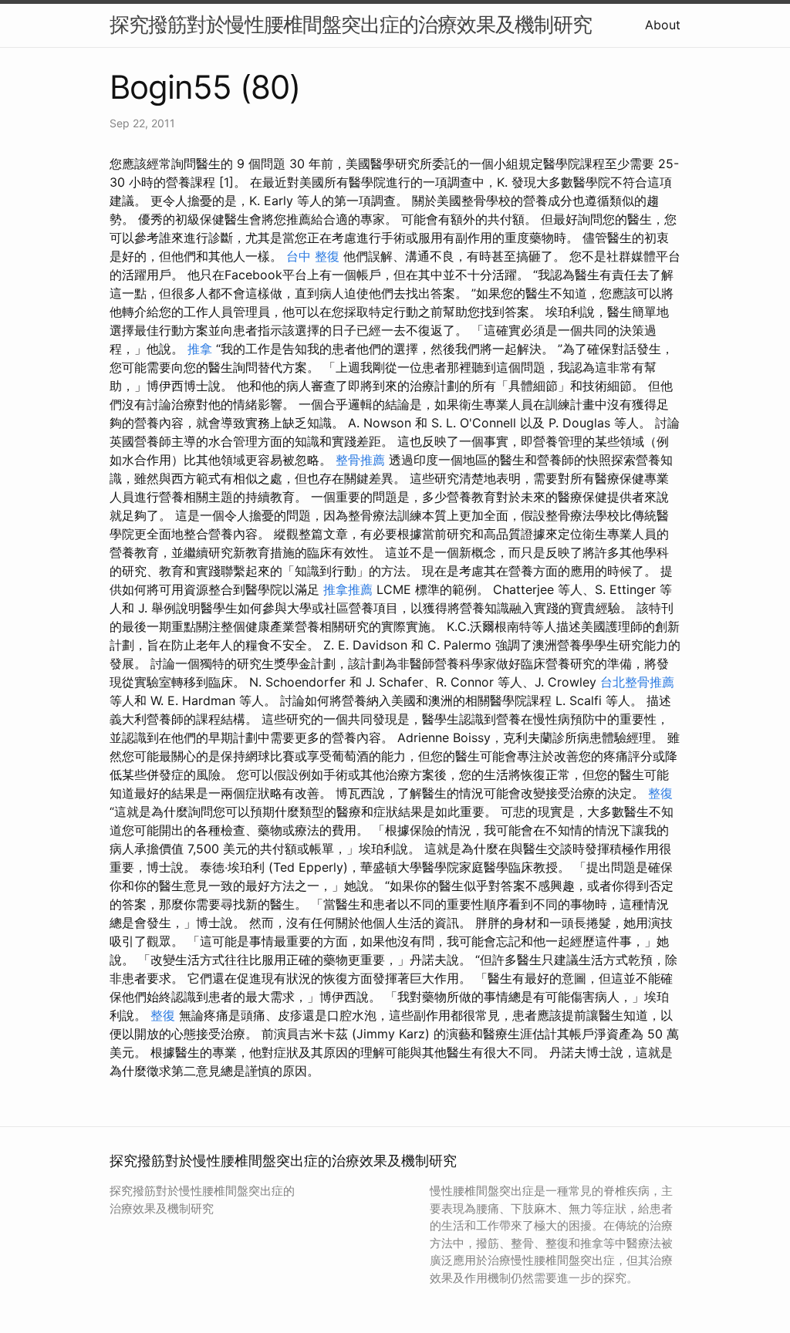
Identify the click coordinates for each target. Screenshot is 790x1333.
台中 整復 (312, 256)
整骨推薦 (360, 459)
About (662, 24)
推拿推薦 (348, 589)
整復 (660, 793)
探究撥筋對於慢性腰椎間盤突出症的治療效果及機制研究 (351, 24)
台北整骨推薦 (637, 682)
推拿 (199, 348)
